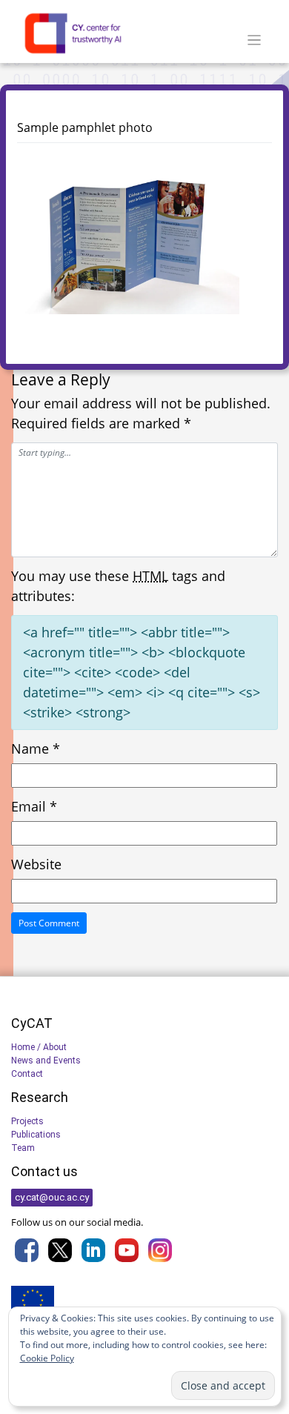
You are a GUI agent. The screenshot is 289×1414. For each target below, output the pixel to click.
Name (35, 748)
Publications (36, 1134)
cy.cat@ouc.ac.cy (52, 1197)
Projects (27, 1121)
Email (34, 806)
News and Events (46, 1060)
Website (36, 864)
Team (23, 1148)
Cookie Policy (47, 1358)
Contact (27, 1074)
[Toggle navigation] (254, 40)
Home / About (39, 1047)
